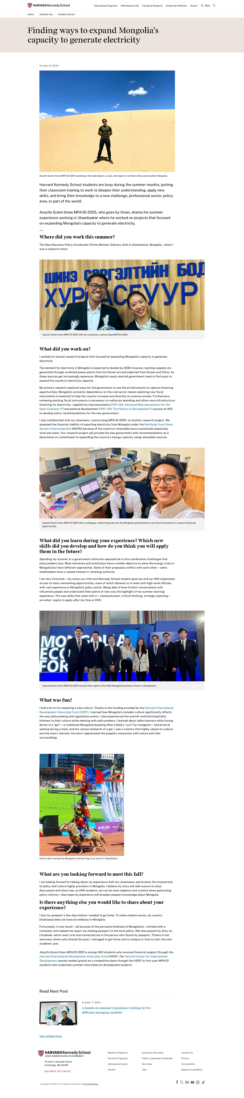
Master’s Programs (118, 1052)
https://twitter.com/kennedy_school (182, 1082)
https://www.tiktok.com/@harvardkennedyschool (203, 1082)
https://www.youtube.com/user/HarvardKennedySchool (193, 1082)
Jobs (144, 1069)
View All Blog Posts (50, 1036)
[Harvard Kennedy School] (50, 5)
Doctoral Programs (118, 1058)
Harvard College (90, 1084)
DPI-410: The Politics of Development (125, 409)
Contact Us (187, 1052)
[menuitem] (106, 7)
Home (31, 14)
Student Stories (66, 14)
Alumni (193, 5)
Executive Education (153, 1052)
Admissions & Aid (130, 5)
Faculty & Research (152, 5)
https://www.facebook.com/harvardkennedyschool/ (177, 1082)
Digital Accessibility (191, 1069)
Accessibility (188, 1064)
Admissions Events (118, 1064)
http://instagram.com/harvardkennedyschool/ (198, 1083)
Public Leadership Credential (157, 1058)
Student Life (46, 14)
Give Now (147, 1064)
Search (214, 5)
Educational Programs (105, 5)
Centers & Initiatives (176, 5)
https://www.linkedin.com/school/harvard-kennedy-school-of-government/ (187, 1082)
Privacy (185, 1058)
